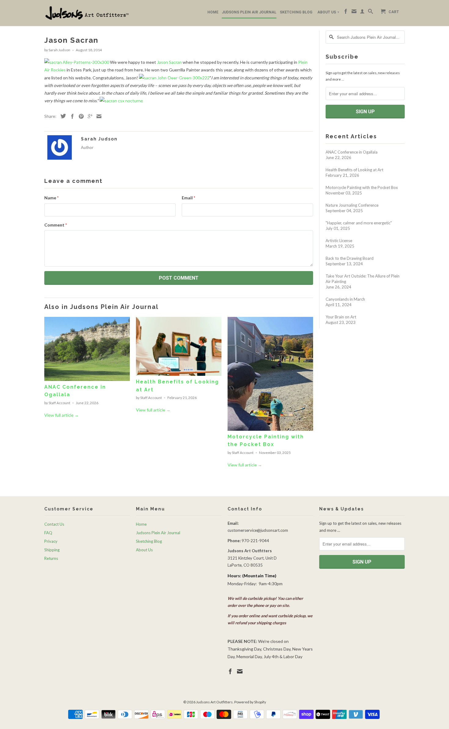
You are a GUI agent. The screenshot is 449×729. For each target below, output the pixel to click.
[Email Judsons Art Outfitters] (354, 12)
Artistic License (339, 240)
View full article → (61, 415)
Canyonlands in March (345, 299)
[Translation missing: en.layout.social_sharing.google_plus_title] (89, 116)
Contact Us (54, 524)
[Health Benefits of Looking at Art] (178, 374)
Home (212, 12)
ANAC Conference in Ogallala (352, 152)
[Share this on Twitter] (61, 116)
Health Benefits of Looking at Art (354, 169)
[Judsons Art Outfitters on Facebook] (345, 12)
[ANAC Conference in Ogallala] (87, 379)
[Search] (370, 12)
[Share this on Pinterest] (80, 116)
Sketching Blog (296, 12)
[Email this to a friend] (97, 116)
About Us (328, 12)
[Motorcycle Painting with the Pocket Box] (270, 429)
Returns (51, 558)
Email (188, 197)
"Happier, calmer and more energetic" (359, 222)
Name (51, 197)
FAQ (48, 532)
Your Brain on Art (341, 316)
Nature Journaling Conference (352, 205)
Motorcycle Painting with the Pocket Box (362, 187)
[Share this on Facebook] (71, 116)
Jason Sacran (169, 62)
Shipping (52, 549)
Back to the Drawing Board (350, 258)
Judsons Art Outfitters (214, 702)
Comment (55, 224)
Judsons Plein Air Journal (249, 12)
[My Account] (362, 12)
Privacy (50, 541)
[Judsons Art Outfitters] (87, 13)
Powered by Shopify (250, 702)
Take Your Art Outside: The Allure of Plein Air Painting (363, 279)
